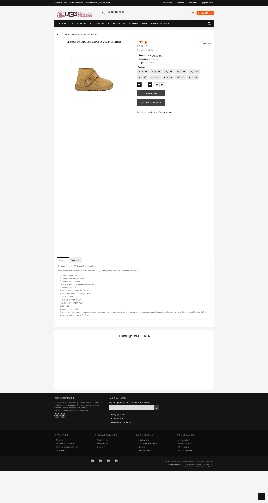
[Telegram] (62, 415)
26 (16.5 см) (156, 72)
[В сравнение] (162, 84)
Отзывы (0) (75, 260)
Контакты (58, 3)
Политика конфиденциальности (98, 3)
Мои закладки (183, 447)
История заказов (184, 443)
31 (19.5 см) (155, 77)
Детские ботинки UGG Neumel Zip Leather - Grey (134, 375)
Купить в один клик (152, 103)
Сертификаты (61, 450)
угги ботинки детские (163, 112)
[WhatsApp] (56, 415)
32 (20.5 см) (168, 77)
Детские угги (102, 23)
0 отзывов (207, 44)
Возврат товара (102, 443)
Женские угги (66, 23)
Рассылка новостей (185, 450)
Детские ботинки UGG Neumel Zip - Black (134, 490)
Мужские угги (84, 23)
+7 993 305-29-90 (116, 12)
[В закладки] (157, 84)
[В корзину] (127, 371)
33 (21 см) (180, 77)
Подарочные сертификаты (147, 443)
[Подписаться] (156, 407)
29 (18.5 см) (194, 72)
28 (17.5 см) (181, 72)
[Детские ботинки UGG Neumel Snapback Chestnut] (64, 125)
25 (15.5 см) (143, 72)
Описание (62, 260)
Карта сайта (101, 447)
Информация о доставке (73, 3)
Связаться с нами (103, 440)
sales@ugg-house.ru (118, 415)
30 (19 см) (142, 77)
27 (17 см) (168, 72)
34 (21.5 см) (193, 77)
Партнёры (141, 447)
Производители (143, 440)
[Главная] (57, 34)
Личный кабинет (184, 440)
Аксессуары (119, 23)
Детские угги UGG (148, 112)
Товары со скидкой (144, 450)
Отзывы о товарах (138, 23)
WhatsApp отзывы (160, 23)
